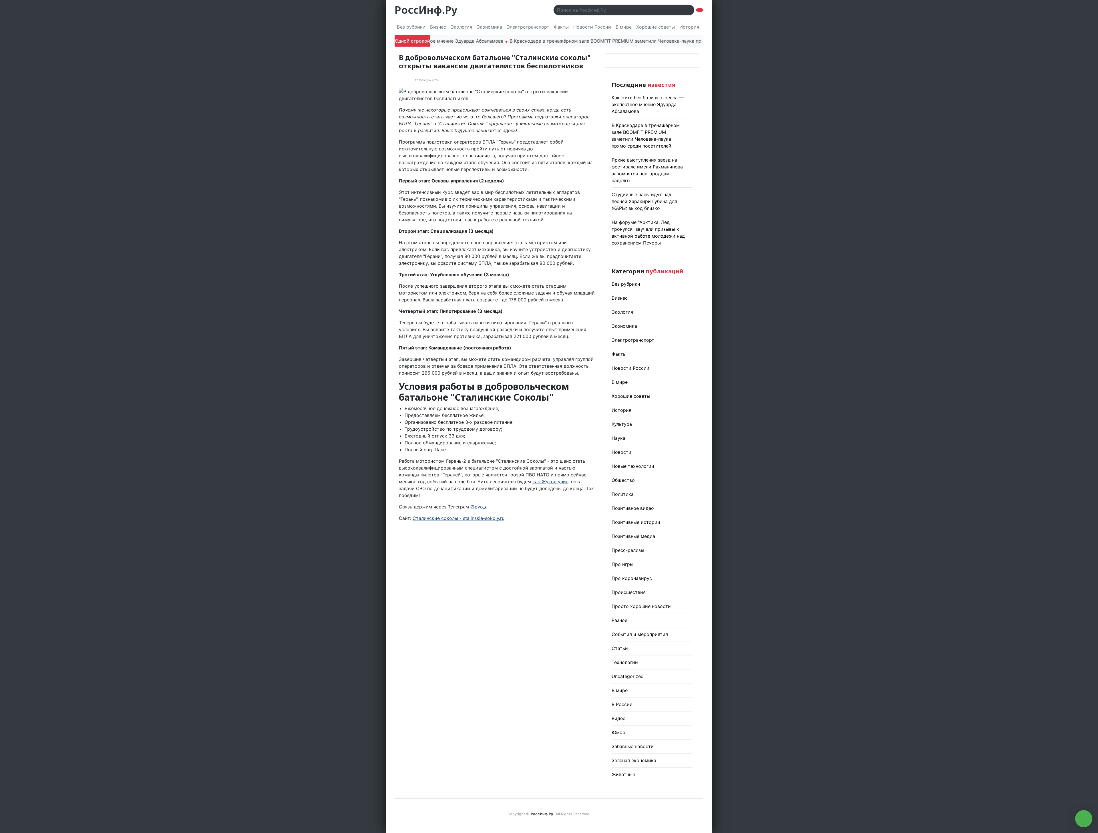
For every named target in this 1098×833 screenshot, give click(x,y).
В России (622, 704)
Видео (619, 718)
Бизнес (438, 27)
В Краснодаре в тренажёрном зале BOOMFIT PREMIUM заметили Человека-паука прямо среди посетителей (605, 41)
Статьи (620, 648)
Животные (623, 774)
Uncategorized (628, 676)
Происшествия (629, 592)
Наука (618, 438)
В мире (624, 27)
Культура (622, 424)
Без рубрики (411, 27)
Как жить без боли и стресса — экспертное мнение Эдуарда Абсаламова (648, 104)
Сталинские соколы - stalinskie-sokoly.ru (458, 518)
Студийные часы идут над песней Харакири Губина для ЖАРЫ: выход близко (644, 201)
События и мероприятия (640, 634)
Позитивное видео (633, 508)
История (689, 27)
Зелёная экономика (634, 760)
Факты (561, 27)
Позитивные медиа (633, 536)
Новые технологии (633, 466)
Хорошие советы (655, 27)
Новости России (592, 27)
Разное (619, 620)
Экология (461, 27)
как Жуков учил (550, 481)
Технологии (625, 662)
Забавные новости (633, 746)
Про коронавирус (632, 578)
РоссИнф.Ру (426, 10)
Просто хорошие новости (641, 606)
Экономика (489, 27)
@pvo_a (479, 507)
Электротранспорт (528, 27)
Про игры (622, 564)
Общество (623, 480)
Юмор (618, 732)
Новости (621, 452)
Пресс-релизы (628, 550)
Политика (623, 494)
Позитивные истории (636, 522)
